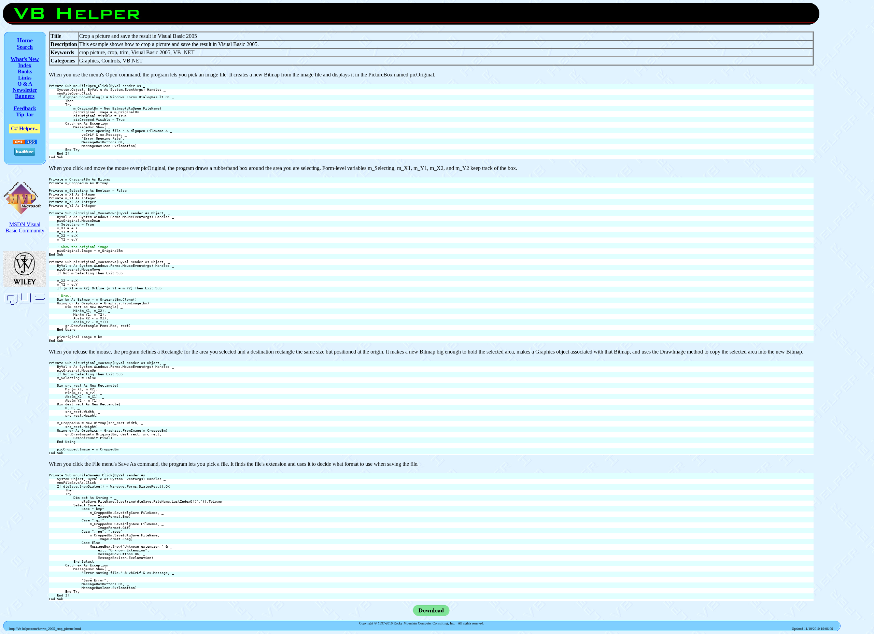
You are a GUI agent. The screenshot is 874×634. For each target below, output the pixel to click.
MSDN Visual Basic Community (24, 227)
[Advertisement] (843, 133)
